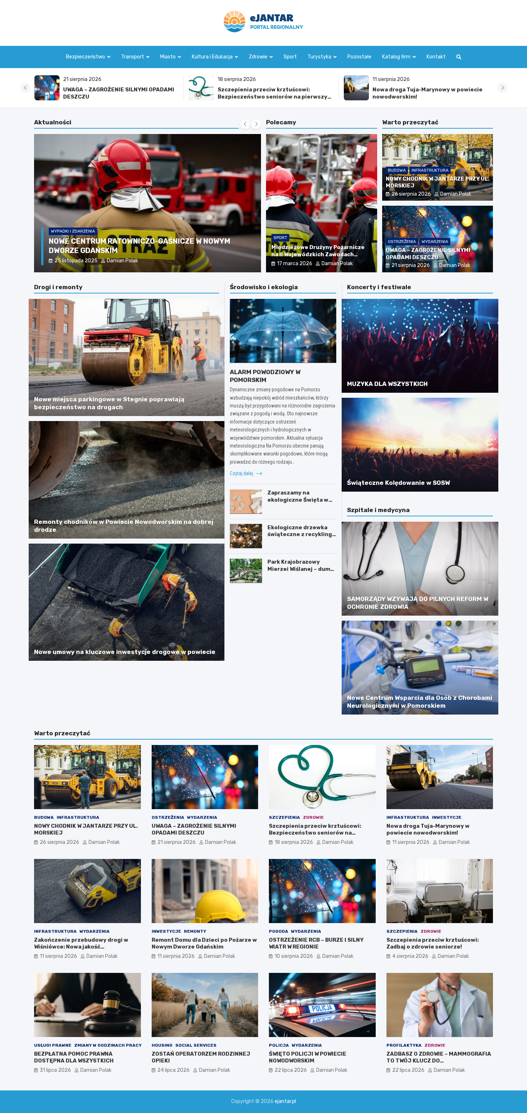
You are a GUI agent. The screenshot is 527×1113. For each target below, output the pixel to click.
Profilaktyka (404, 1045)
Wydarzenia (435, 241)
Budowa (397, 170)
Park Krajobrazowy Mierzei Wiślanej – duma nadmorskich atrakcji (300, 569)
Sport (290, 57)
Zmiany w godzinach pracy (108, 1045)
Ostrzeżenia (402, 241)
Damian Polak (117, 261)
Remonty (195, 931)
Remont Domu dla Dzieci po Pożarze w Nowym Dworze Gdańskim (204, 943)
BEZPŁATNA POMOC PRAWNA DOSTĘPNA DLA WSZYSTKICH (74, 1057)
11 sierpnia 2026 (410, 842)
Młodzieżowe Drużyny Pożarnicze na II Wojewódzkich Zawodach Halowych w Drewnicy (318, 254)
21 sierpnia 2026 (410, 265)
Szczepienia (284, 817)
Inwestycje (446, 817)
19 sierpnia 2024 (73, 261)
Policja (279, 1045)
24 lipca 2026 (173, 1070)
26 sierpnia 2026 (411, 194)
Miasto (168, 57)
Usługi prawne (52, 1045)
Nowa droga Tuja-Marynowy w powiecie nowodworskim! (428, 829)
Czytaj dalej (242, 473)
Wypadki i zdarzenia (73, 231)
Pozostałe (359, 57)
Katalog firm (396, 57)
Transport (132, 57)
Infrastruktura (430, 170)
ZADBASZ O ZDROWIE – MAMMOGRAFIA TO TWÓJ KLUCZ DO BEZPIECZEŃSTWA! (438, 1061)
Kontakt (436, 57)
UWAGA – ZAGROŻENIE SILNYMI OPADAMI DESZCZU (428, 254)
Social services (196, 1045)
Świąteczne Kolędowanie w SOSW (398, 482)
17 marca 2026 (294, 264)
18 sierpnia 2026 (294, 842)
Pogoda (278, 931)
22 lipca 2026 (291, 1070)
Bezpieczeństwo (85, 57)
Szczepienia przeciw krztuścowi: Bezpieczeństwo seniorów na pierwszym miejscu (120, 96)
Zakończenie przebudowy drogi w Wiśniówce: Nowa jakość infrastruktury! (427, 93)
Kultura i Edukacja (212, 57)
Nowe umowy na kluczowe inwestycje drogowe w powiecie (124, 651)
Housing (162, 1045)
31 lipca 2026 (55, 1070)
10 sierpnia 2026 (294, 956)
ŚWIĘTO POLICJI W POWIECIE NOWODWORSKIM (307, 1057)
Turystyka (319, 57)
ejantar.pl (285, 1101)
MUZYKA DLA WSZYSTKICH (387, 383)
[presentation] (25, 88)
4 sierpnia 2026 (410, 956)
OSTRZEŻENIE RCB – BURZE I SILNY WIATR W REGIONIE (316, 943)
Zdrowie (258, 57)
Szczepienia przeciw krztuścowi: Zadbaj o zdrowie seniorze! (432, 943)
